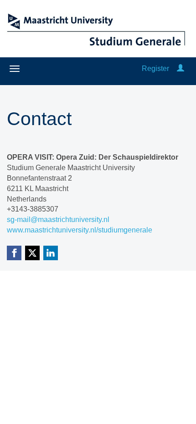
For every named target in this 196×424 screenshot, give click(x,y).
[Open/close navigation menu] (15, 68)
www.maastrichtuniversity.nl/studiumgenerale (79, 230)
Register (155, 68)
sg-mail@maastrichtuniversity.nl (58, 219)
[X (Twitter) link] (32, 253)
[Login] (180, 68)
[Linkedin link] (50, 253)
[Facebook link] (14, 253)
